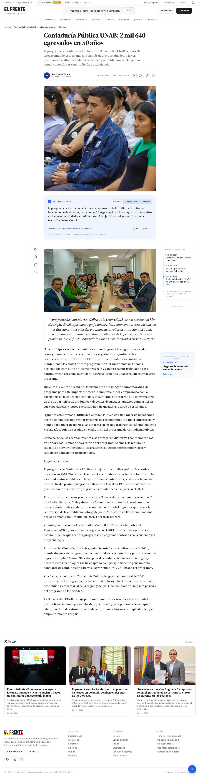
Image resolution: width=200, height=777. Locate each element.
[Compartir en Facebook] (134, 75)
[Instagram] (15, 759)
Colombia (151, 19)
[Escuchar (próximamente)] (153, 75)
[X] (22, 759)
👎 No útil (146, 229)
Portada (7, 27)
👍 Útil (135, 229)
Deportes (96, 19)
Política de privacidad (168, 740)
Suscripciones (120, 755)
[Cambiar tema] (193, 2)
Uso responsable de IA (168, 748)
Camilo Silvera (63, 74)
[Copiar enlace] (147, 75)
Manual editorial (165, 743)
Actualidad (65, 19)
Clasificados (169, 3)
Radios (116, 743)
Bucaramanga (75, 736)
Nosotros (117, 736)
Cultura (109, 19)
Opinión (137, 19)
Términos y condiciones (169, 736)
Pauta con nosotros (122, 751)
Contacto (32, 751)
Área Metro (49, 19)
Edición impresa (151, 3)
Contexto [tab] (146, 201)
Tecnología (123, 19)
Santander (81, 19)
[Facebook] (7, 759)
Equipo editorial (120, 740)
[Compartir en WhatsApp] (140, 75)
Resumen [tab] (117, 201)
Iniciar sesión (166, 10)
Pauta (182, 3)
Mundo (71, 751)
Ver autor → (190, 642)
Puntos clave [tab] (131, 201)
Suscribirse (184, 10)
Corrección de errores (168, 751)
